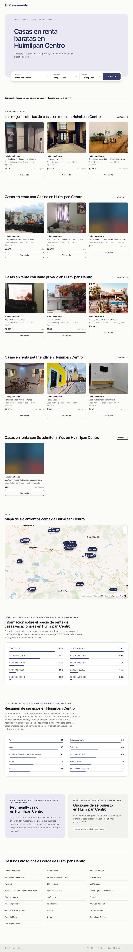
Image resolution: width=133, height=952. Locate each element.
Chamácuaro (95, 877)
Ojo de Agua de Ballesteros (101, 890)
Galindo (50, 917)
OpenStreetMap (117, 596)
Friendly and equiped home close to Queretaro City (68, 239)
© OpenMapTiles (98, 596)
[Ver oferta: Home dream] (66, 137)
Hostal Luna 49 (53, 400)
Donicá (50, 910)
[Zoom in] (125, 528)
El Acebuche (52, 884)
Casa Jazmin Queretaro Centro (102, 400)
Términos (101, 948)
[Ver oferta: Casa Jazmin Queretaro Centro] (108, 378)
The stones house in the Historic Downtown (107, 159)
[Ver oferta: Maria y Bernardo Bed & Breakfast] (108, 298)
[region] (66, 562)
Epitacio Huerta (11, 897)
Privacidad (90, 948)
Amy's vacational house (15, 319)
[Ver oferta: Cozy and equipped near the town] (24, 218)
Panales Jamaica (54, 890)
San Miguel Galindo (98, 917)
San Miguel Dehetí (12, 924)
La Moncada (95, 884)
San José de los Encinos (15, 910)
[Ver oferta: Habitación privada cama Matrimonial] (24, 137)
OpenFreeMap (87, 596)
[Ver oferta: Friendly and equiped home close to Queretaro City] (66, 218)
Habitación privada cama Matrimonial (20, 159)
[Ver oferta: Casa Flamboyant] (66, 298)
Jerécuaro (51, 897)
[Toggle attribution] (125, 595)
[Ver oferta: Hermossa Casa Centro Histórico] (24, 378)
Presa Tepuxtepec (12, 904)
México (23, 20)
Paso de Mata (11, 917)
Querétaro (32, 20)
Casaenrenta (18, 5)
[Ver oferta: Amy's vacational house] (24, 298)
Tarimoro (8, 884)
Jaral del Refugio (97, 871)
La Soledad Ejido (97, 910)
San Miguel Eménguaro (14, 877)
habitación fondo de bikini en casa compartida (108, 239)
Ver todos (122, 117)
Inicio (16, 20)
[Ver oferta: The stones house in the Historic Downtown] (108, 137)
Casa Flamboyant (54, 319)
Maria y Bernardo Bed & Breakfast (103, 319)
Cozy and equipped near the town (19, 239)
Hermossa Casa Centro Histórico (18, 400)
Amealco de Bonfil (97, 904)
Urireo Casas (52, 871)
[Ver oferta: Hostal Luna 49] (66, 378)
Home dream (52, 159)
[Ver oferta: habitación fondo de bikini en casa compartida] (108, 218)
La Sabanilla (52, 904)
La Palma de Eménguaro (57, 877)
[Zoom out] (125, 532)
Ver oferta (24, 175)
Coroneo (93, 897)
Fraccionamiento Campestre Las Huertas (22, 890)
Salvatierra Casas (12, 871)
